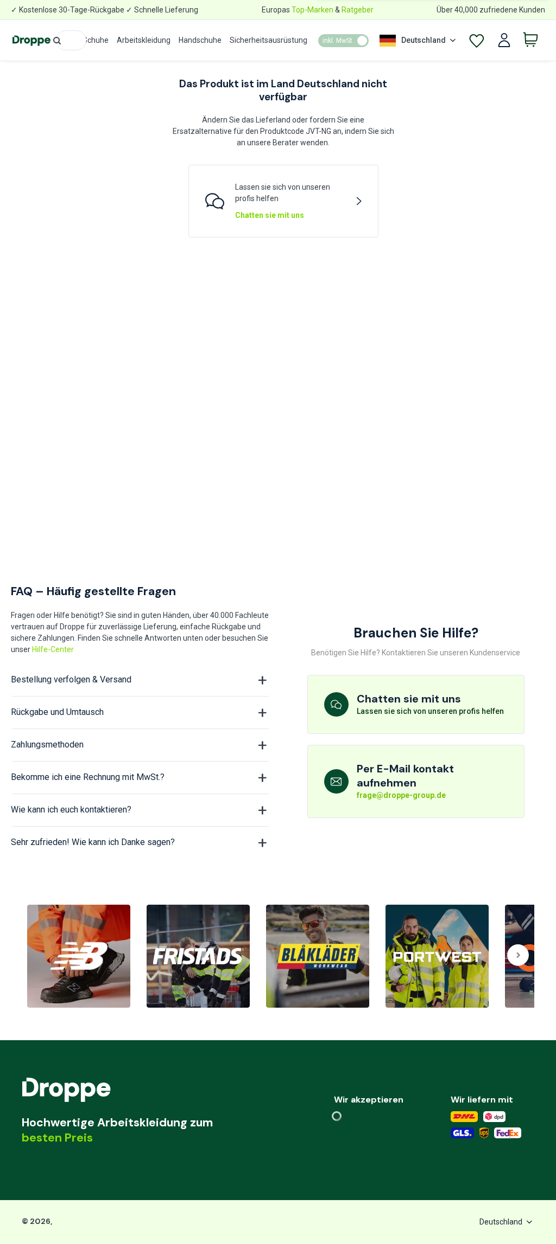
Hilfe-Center (53, 649)
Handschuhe (200, 40)
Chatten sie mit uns (269, 215)
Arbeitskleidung (143, 40)
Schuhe (96, 40)
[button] (57, 40)
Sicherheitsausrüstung (268, 40)
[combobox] (71, 40)
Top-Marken (312, 9)
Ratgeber (358, 9)
